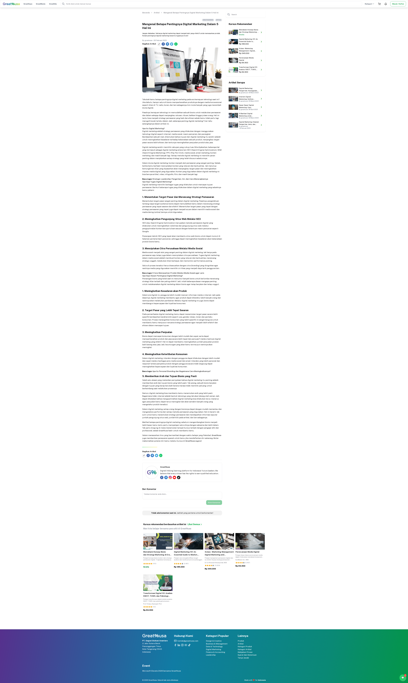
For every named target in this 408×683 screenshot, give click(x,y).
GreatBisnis (40, 4)
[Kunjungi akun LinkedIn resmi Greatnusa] (179, 645)
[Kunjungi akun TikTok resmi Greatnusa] (189, 645)
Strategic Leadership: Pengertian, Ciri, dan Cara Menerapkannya (180, 179)
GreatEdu (53, 4)
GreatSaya (27, 4)
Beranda (146, 12)
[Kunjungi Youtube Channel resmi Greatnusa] (186, 645)
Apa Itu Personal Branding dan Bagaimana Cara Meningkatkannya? (181, 371)
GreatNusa (216, 435)
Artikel (157, 12)
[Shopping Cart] (379, 3)
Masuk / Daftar (398, 4)
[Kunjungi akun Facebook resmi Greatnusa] (175, 645)
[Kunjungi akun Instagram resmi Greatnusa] (182, 645)
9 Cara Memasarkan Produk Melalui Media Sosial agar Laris (178, 273)
